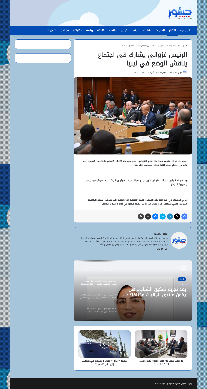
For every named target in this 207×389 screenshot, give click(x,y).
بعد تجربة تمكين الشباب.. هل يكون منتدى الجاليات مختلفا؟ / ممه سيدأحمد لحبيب (156, 292)
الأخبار (172, 30)
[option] (133, 290)
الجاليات (160, 30)
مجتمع (135, 30)
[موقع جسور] (180, 13)
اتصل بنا (51, 30)
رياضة (89, 30)
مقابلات (77, 30)
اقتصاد (112, 30)
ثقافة (100, 30)
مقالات (147, 30)
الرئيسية (185, 30)
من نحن (64, 30)
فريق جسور (177, 72)
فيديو (124, 30)
